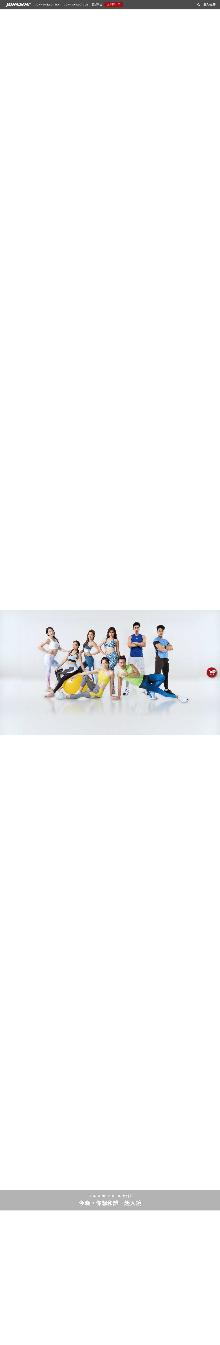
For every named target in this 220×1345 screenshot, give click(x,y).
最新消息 (96, 4)
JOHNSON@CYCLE (76, 4)
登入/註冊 (210, 4)
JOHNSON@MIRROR (48, 4)
